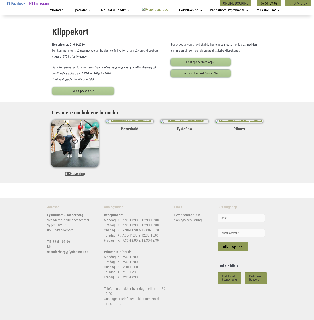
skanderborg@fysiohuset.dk (67, 252)
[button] (236, 3)
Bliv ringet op (232, 247)
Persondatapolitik (187, 215)
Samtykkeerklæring (188, 220)
